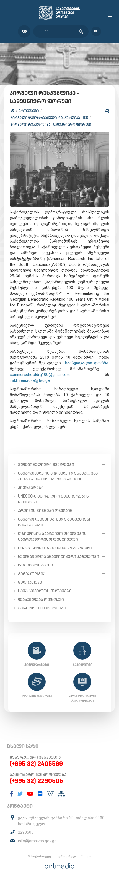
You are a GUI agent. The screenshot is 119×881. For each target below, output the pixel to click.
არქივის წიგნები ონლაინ (45, 510)
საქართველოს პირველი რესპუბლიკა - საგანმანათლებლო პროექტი (58, 476)
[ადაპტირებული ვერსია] (24, 31)
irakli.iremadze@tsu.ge (30, 380)
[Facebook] (11, 794)
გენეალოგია (31, 573)
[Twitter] (20, 794)
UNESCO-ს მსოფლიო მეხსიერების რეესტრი (53, 499)
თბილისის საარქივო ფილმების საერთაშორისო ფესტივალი (52, 536)
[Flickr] (40, 794)
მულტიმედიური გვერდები (46, 464)
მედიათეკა (30, 582)
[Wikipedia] (50, 794)
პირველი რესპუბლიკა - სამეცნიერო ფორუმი (51, 124)
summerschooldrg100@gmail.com (40, 374)
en (96, 31)
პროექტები (29, 111)
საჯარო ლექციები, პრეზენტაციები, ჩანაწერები (55, 522)
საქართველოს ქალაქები (45, 590)
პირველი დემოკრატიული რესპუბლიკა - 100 (49, 117)
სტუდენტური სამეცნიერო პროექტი (55, 547)
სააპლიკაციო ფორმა (86, 363)
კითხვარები (31, 487)
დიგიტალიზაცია (35, 565)
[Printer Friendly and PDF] (107, 111)
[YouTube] (30, 794)
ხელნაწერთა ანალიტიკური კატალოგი (58, 556)
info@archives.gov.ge (37, 841)
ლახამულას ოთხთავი (41, 599)
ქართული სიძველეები (42, 608)
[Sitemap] (61, 794)
